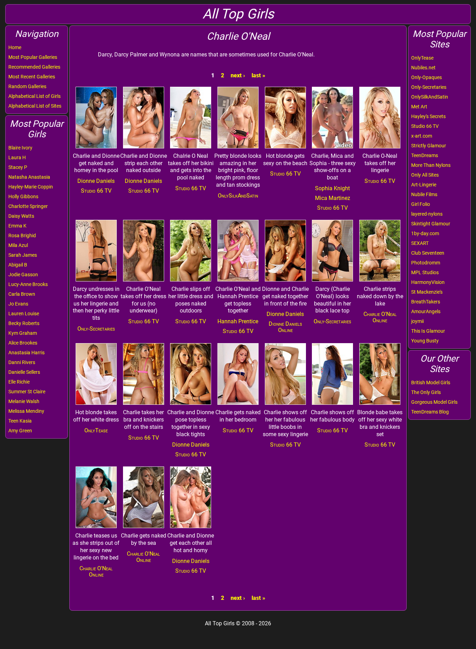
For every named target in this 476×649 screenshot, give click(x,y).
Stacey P (17, 167)
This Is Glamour (428, 331)
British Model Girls (430, 382)
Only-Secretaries (428, 87)
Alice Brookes (22, 343)
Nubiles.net (423, 67)
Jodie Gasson (23, 274)
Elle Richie (19, 382)
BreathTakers (425, 301)
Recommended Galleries (34, 67)
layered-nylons (427, 214)
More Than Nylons (431, 165)
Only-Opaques (426, 77)
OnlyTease (422, 58)
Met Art (419, 106)
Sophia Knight (332, 188)
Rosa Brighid (22, 235)
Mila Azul (18, 245)
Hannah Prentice (237, 321)
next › (238, 75)
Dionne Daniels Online (285, 326)
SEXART (420, 243)
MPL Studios (425, 272)
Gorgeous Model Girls (434, 402)
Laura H (17, 157)
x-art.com (421, 136)
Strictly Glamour (428, 145)
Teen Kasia (20, 421)
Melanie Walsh (23, 401)
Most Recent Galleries (31, 76)
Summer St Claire (26, 391)
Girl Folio (420, 204)
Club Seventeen (427, 253)
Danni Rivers (21, 362)
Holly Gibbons (23, 196)
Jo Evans (18, 304)
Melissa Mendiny (26, 411)
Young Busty (425, 340)
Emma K (17, 226)
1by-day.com (425, 233)
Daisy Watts (21, 216)
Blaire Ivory (20, 147)
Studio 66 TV (425, 126)
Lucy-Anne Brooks (28, 284)
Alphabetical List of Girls (34, 96)
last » (258, 75)
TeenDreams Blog (430, 412)
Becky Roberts (23, 323)
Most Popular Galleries (32, 57)
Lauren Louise (23, 313)
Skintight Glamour (430, 223)
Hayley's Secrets (428, 116)
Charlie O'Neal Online (380, 317)
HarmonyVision (428, 282)
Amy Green (20, 430)
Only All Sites (425, 175)
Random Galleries (27, 86)
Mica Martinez (332, 198)
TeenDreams (424, 155)
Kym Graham (22, 333)
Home (14, 47)
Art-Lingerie (423, 184)
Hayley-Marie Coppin (30, 187)
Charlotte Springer (28, 206)
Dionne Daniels (96, 181)
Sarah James (22, 255)
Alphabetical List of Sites (34, 106)
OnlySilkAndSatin (429, 97)
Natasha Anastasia (29, 177)
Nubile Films (424, 194)
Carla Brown (21, 294)
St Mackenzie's (427, 292)
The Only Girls (426, 392)
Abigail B (17, 265)
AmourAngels (425, 311)
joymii (417, 321)
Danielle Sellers (24, 372)
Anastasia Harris (26, 352)
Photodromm (425, 262)
